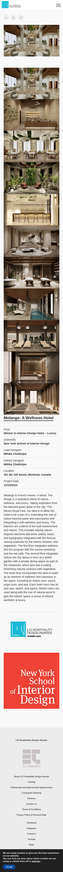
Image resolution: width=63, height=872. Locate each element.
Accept (9, 867)
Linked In (31, 833)
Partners (31, 798)
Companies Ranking (31, 793)
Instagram (31, 828)
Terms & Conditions (31, 809)
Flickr (31, 844)
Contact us (31, 804)
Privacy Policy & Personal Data (31, 815)
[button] (6, 17)
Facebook (31, 822)
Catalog (31, 782)
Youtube (31, 839)
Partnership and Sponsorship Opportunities (31, 787)
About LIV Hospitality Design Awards (31, 776)
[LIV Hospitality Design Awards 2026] (12, 5)
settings (36, 861)
